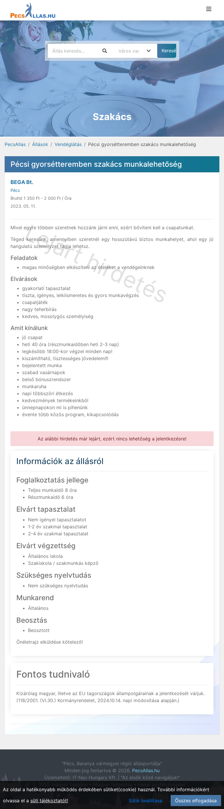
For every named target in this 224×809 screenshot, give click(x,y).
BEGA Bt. (21, 182)
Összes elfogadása (196, 800)
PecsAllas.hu (146, 770)
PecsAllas (15, 144)
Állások (40, 144)
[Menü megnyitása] (208, 9)
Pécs (15, 190)
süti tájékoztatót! (49, 800)
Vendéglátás (68, 144)
